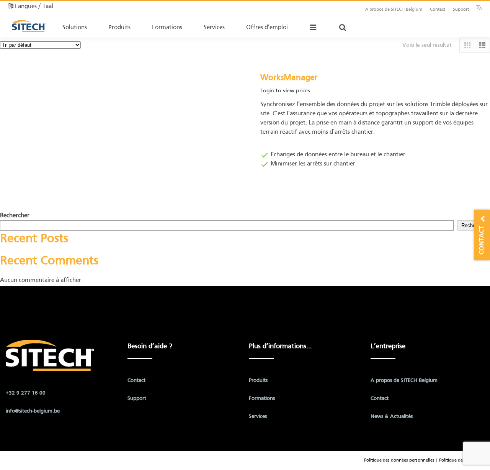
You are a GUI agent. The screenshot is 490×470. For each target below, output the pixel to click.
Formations (167, 28)
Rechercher (14, 216)
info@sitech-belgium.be (33, 411)
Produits (119, 28)
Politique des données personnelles (399, 460)
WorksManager (288, 78)
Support (461, 9)
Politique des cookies (460, 460)
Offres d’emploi (267, 28)
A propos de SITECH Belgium (393, 9)
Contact (437, 9)
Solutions (74, 28)
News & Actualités (392, 416)
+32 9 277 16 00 (26, 393)
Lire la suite (273, 187)
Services (214, 28)
